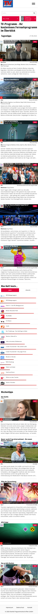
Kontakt (29, 607)
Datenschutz (20, 607)
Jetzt (10, 290)
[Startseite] (8, 3)
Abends (28, 290)
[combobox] (10, 18)
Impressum (9, 607)
